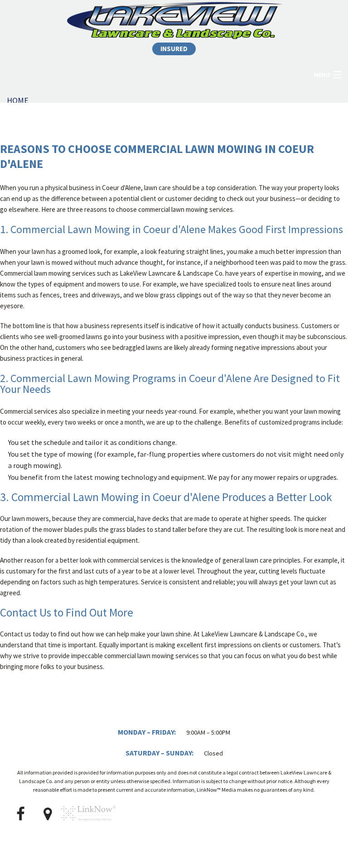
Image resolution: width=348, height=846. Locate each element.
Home (18, 100)
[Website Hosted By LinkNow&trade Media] (88, 824)
